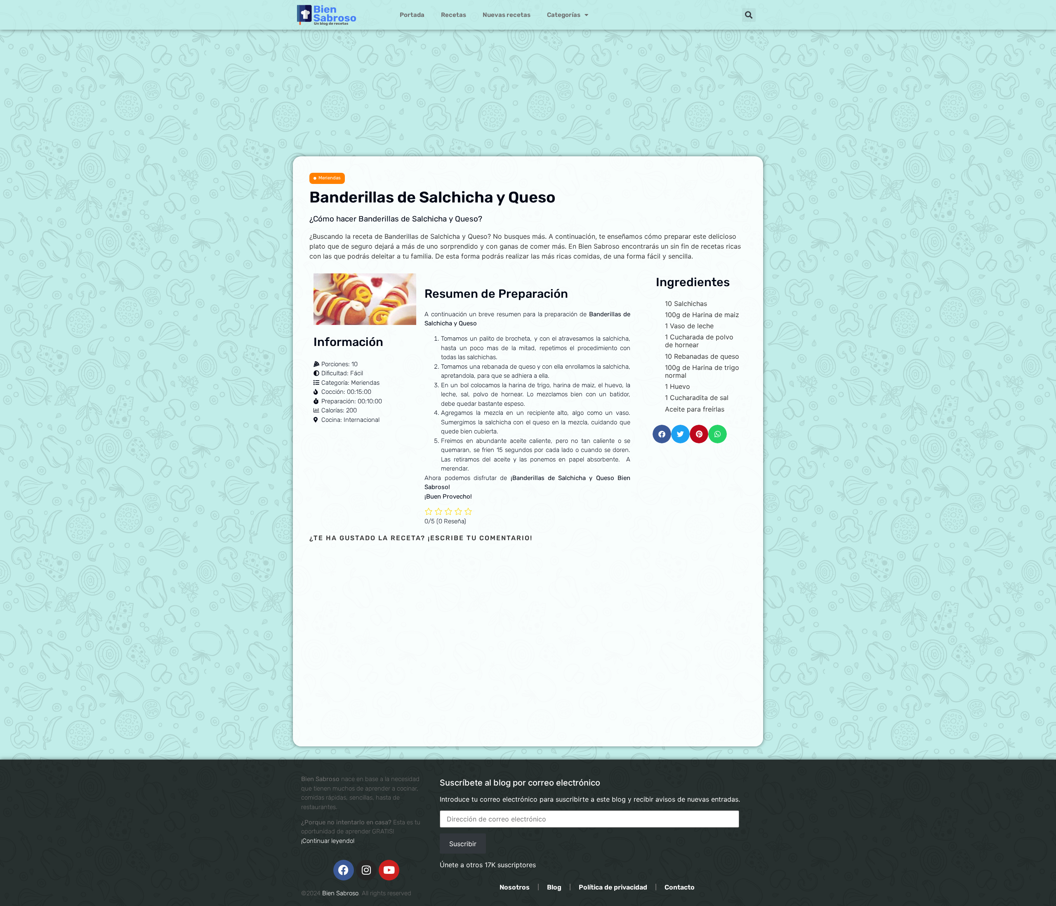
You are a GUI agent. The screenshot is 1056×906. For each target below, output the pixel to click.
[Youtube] (389, 870)
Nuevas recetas (506, 15)
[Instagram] (366, 870)
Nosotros (515, 887)
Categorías (563, 15)
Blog (554, 887)
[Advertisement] (528, 94)
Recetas (453, 15)
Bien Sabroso (340, 893)
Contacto (680, 887)
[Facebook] (343, 870)
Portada (412, 15)
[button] (749, 15)
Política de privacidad (613, 887)
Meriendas (329, 178)
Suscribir (462, 844)
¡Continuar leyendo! (327, 841)
